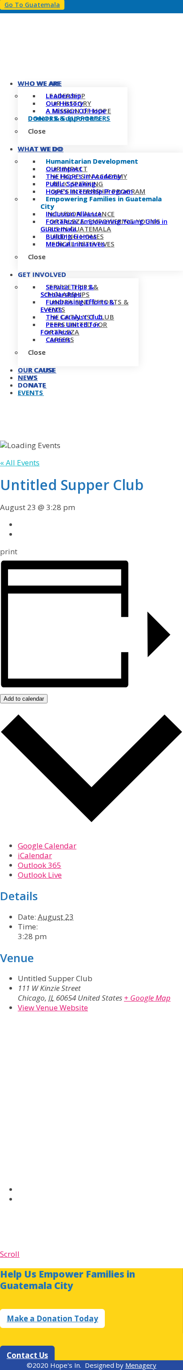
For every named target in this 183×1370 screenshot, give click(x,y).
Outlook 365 (39, 865)
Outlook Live (40, 875)
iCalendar (35, 855)
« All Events (20, 462)
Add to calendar (24, 698)
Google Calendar (47, 845)
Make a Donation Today (52, 1318)
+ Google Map (147, 998)
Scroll (10, 1254)
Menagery (140, 1365)
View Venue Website (53, 1007)
